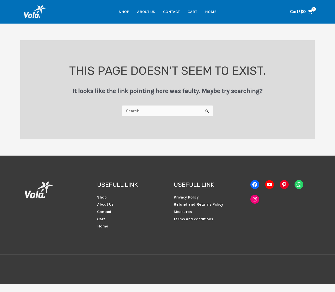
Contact (171, 11)
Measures (183, 211)
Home (211, 11)
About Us (146, 11)
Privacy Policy (186, 197)
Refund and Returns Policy (198, 204)
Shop (124, 11)
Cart (192, 11)
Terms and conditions (193, 219)
